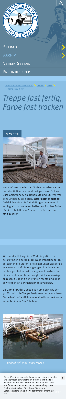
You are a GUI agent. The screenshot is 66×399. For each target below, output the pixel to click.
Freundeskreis (17, 71)
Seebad (33, 47)
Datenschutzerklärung (14, 390)
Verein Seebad (17, 63)
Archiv (33, 55)
